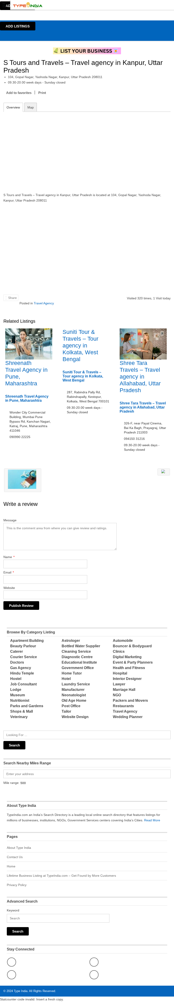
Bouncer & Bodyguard (132, 646)
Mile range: (11, 783)
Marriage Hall (124, 690)
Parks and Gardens (26, 706)
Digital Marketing (127, 657)
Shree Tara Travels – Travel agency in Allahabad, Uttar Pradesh (140, 376)
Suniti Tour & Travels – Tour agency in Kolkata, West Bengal (80, 345)
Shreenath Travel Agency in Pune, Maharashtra (26, 398)
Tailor (66, 711)
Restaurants (123, 706)
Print (42, 93)
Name (8, 557)
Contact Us (15, 857)
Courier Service (23, 657)
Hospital (120, 673)
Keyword (13, 910)
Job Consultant (23, 684)
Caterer (16, 651)
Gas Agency (20, 668)
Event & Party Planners (133, 662)
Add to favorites (18, 93)
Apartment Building (27, 641)
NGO (117, 695)
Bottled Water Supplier (81, 646)
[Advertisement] (87, 149)
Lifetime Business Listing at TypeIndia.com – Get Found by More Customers (61, 875)
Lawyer (119, 684)
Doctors (17, 662)
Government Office (78, 668)
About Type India (19, 847)
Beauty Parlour (23, 646)
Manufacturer (73, 690)
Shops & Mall (21, 711)
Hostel (15, 679)
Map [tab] (30, 107)
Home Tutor (72, 673)
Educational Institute (79, 662)
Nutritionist (19, 700)
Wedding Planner (128, 717)
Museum (17, 695)
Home (11, 866)
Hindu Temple (22, 673)
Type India (20, 991)
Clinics (119, 651)
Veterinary (19, 717)
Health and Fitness (129, 668)
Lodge (15, 690)
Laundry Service (76, 684)
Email (8, 572)
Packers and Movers (130, 700)
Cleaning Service (76, 651)
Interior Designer (127, 679)
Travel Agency (44, 303)
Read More (152, 820)
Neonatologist (74, 695)
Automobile (123, 641)
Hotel (66, 679)
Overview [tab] (13, 107)
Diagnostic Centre (77, 657)
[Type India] (82, 5)
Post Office (71, 706)
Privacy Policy (17, 885)
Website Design (75, 717)
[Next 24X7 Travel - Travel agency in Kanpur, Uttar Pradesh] (163, 471)
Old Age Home (74, 700)
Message (10, 520)
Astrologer (71, 641)
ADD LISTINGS (18, 26)
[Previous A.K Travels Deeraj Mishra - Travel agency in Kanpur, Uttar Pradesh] (22, 480)
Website (9, 588)
